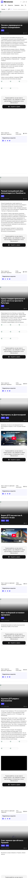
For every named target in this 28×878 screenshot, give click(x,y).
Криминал (17, 5)
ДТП (2, 5)
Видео (3, 417)
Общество (10, 5)
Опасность (23, 5)
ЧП (5, 5)
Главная (3, 9)
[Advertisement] (14, 119)
